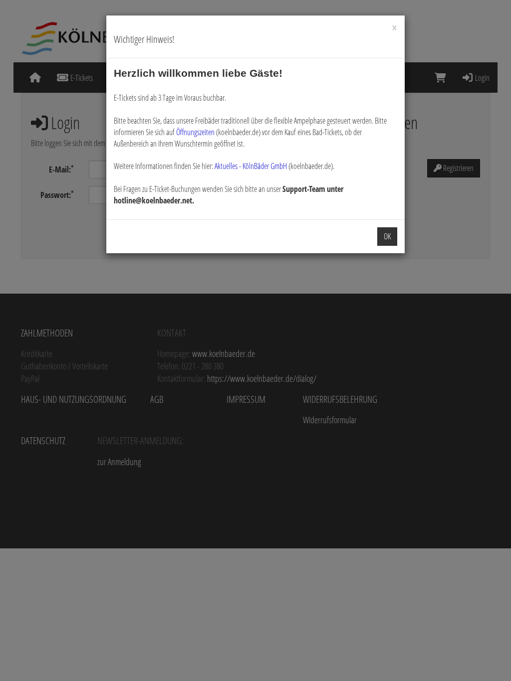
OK (387, 236)
